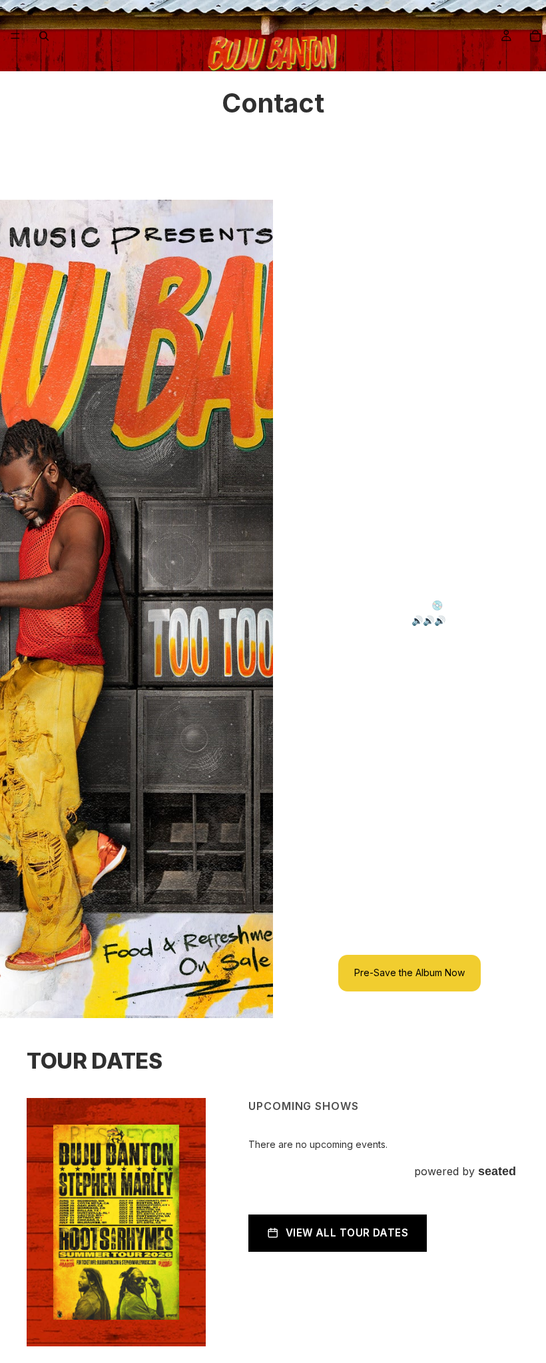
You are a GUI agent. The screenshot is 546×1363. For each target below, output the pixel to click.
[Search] (44, 36)
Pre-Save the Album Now (409, 972)
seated (497, 1171)
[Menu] (15, 36)
